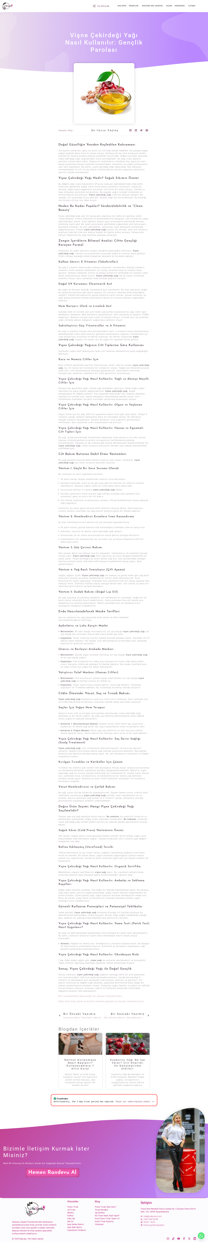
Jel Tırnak (71, 1210)
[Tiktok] (173, 1238)
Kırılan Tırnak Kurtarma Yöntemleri (104, 1222)
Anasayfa (62, 130)
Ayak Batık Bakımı (74, 1227)
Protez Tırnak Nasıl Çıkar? (105, 1207)
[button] (130, 130)
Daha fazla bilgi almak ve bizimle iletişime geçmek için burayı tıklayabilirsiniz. (101, 1001)
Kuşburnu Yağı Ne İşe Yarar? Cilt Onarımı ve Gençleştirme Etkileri (127, 1064)
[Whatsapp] (201, 1235)
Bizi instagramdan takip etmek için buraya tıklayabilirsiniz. (91, 996)
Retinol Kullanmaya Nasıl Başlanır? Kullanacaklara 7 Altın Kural (80, 1064)
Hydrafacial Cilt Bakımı (76, 1230)
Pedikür (70, 1215)
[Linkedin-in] (194, 1238)
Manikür (70, 1212)
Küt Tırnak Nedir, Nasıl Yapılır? (107, 1215)
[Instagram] (168, 1238)
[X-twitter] (189, 1238)
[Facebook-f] (184, 1238)
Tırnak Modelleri (101, 1210)
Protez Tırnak (72, 1207)
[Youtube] (178, 1238)
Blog (70, 130)
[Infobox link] (101, 6)
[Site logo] (7, 6)
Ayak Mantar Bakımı (75, 1224)
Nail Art (70, 1221)
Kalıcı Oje (71, 1218)
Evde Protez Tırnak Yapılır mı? (107, 1218)
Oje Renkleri (100, 1212)
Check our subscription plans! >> (135, 1101)
